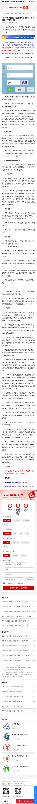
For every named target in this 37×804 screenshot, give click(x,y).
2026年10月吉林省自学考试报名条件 (12, 701)
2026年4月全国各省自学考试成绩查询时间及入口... (17, 616)
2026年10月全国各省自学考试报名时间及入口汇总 (16, 601)
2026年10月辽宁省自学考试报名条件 (12, 691)
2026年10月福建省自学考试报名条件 (12, 711)
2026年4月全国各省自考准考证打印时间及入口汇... (17, 621)
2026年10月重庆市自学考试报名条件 (12, 696)
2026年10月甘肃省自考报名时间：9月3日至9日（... (17, 641)
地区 (20, 13)
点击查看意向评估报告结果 (18, 588)
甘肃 (24, 13)
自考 (16, 13)
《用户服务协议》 (22, 583)
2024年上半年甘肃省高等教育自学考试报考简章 (18, 45)
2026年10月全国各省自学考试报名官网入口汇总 (16, 606)
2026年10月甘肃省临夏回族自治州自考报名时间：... (17, 650)
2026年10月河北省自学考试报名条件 (12, 706)
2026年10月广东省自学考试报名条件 (12, 686)
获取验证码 (30, 579)
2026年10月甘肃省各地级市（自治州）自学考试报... (17, 636)
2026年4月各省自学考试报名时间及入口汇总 (15, 626)
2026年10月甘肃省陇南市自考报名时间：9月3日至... (17, 655)
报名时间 (29, 13)
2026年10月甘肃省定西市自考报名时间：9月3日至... (17, 660)
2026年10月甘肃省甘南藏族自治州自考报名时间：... (17, 646)
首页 (12, 13)
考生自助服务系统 (27, 801)
